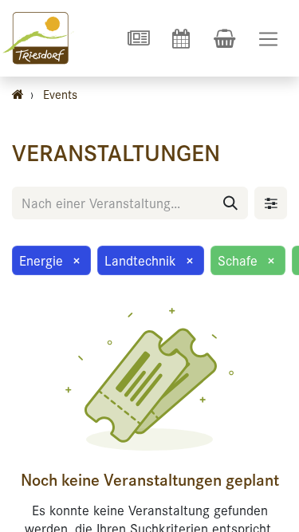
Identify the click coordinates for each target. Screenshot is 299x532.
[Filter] (270, 203)
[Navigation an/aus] (268, 38)
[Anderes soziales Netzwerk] (138, 38)
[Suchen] (230, 203)
